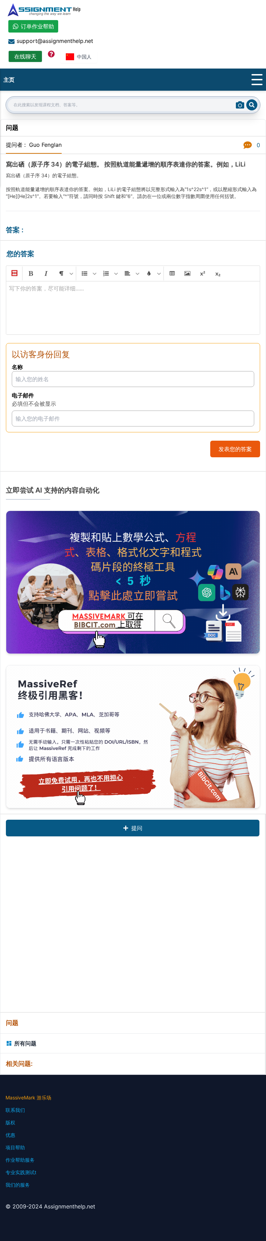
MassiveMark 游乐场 (28, 1097)
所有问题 (25, 1043)
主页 (9, 79)
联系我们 (15, 1110)
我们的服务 (18, 1185)
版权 (10, 1122)
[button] (14, 273)
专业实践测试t (21, 1172)
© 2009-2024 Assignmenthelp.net (50, 1206)
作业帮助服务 (20, 1160)
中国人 (84, 57)
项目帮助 (15, 1147)
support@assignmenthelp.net (55, 40)
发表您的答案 (235, 449)
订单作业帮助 (37, 26)
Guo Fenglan (45, 144)
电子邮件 (23, 395)
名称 (17, 366)
